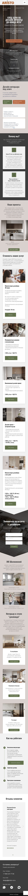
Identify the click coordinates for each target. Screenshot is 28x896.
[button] (5, 826)
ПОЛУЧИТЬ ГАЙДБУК (14, 41)
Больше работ (14, 249)
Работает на (14, 894)
